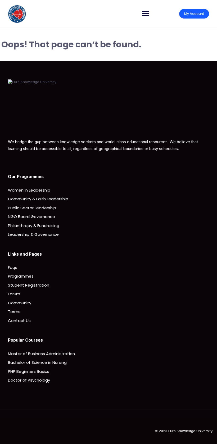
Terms (14, 311)
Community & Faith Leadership (38, 199)
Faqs (12, 267)
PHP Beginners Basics (28, 371)
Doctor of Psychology (29, 380)
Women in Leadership (29, 190)
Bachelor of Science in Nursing (37, 362)
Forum (14, 294)
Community (19, 303)
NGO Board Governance (31, 216)
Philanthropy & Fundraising (33, 225)
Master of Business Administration (41, 353)
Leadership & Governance (33, 234)
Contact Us (19, 320)
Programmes (21, 276)
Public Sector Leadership (32, 208)
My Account (194, 13)
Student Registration (28, 285)
